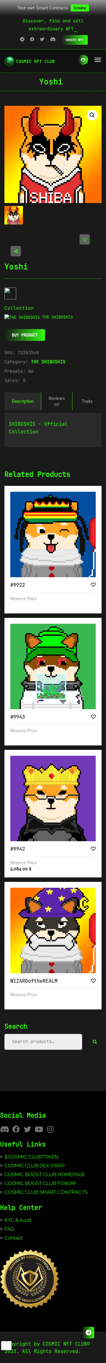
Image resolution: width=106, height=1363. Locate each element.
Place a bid (59, 496)
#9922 (17, 585)
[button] (92, 115)
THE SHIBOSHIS (48, 362)
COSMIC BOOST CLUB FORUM (40, 1183)
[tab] (22, 401)
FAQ (9, 1229)
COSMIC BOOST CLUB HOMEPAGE (44, 1174)
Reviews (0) (57, 401)
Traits (87, 401)
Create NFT (74, 40)
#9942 (17, 849)
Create (80, 8)
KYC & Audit (18, 1220)
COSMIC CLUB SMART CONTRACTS (45, 1192)
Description (23, 401)
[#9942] (53, 798)
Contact (13, 1238)
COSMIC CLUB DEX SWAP (34, 1166)
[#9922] (53, 534)
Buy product (25, 335)
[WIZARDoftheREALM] (53, 930)
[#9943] (53, 666)
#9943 (17, 717)
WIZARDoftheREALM (33, 981)
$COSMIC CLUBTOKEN (31, 1157)
